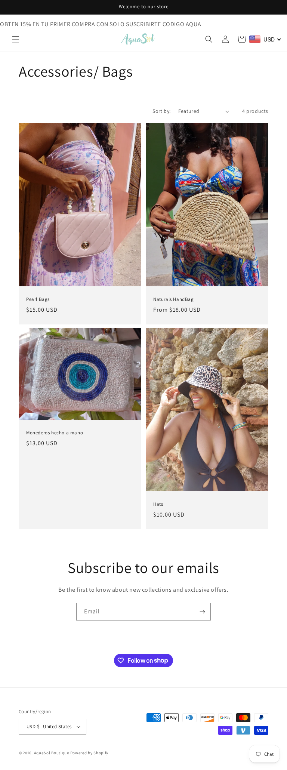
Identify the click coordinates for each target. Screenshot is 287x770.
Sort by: (161, 111)
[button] (15, 39)
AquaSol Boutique (51, 752)
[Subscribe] (202, 611)
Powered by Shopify (89, 752)
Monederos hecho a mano (54, 433)
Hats (158, 504)
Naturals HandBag (173, 300)
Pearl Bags (38, 300)
